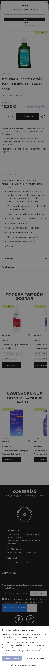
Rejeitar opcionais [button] (35, 658)
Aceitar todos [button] (12, 658)
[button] (24, 665)
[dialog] (24, 648)
